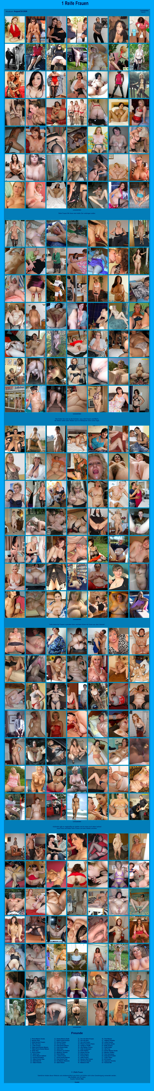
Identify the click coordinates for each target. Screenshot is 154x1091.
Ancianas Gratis (109, 1044)
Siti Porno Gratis (85, 1061)
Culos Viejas (108, 1057)
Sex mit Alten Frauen (87, 1039)
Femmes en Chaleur (63, 1051)
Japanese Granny (110, 1061)
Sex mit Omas (61, 1044)
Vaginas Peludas (109, 1040)
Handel (77, 1082)
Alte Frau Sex (36, 1044)
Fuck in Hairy (36, 1052)
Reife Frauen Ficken (63, 1040)
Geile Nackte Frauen (38, 1042)
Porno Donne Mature (63, 1057)
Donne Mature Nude (63, 1039)
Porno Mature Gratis (38, 1039)
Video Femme (37, 1062)
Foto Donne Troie (62, 1059)
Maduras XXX (84, 1062)
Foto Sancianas (109, 1054)
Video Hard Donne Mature (40, 1047)
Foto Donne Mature (63, 1045)
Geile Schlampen (85, 1049)
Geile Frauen (84, 1057)
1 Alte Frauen (36, 1045)
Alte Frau (107, 1049)
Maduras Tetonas (62, 1052)
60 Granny (107, 1059)
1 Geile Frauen (61, 1056)
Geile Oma (35, 1051)
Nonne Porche (85, 1052)
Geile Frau (36, 1054)
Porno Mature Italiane (39, 1056)
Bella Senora (108, 1045)
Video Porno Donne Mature (40, 1049)
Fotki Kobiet (108, 1047)
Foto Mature (108, 1039)
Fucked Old (107, 1062)
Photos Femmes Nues (87, 1044)
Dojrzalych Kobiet (110, 1056)
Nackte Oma (36, 1040)
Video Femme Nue (38, 1059)
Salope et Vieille (85, 1045)
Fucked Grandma (38, 1057)
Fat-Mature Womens (63, 1061)
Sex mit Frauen (85, 1042)
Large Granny (108, 1042)
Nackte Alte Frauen (86, 1059)
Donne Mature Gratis (111, 1051)
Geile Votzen (60, 1062)
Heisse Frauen (61, 1042)
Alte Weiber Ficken (86, 1047)
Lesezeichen (144, 10)
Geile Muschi (37, 1061)
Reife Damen (84, 1054)
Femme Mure (84, 1056)
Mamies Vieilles (109, 1052)
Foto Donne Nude (62, 1047)
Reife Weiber (61, 1054)
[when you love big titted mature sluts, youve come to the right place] (77, 412)
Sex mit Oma (84, 1040)
